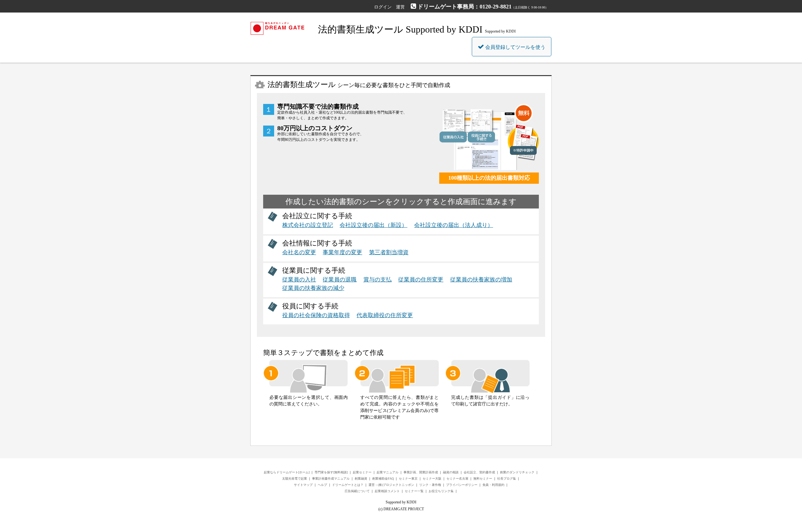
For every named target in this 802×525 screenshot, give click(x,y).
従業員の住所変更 (420, 279)
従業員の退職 (340, 279)
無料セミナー (482, 478)
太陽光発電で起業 (294, 478)
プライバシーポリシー (461, 484)
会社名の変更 (299, 252)
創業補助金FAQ (383, 478)
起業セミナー (362, 472)
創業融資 (361, 478)
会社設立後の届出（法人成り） (453, 225)
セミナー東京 (408, 478)
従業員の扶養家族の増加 (481, 279)
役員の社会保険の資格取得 (316, 315)
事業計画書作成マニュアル (331, 478)
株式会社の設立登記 (307, 225)
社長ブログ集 (506, 478)
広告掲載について (357, 491)
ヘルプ (322, 484)
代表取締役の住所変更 (385, 315)
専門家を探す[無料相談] (331, 472)
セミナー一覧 (414, 491)
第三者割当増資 (389, 252)
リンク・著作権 (430, 484)
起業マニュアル (387, 472)
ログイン (383, 7)
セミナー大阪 (432, 478)
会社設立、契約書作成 (479, 472)
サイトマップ (303, 484)
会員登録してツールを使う (514, 47)
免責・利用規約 (493, 484)
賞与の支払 (377, 279)
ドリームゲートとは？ (347, 484)
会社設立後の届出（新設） (373, 225)
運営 (400, 7)
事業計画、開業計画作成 (421, 472)
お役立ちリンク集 (441, 491)
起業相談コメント (387, 491)
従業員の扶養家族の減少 (313, 288)
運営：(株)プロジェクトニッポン (391, 484)
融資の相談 (451, 472)
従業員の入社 (299, 279)
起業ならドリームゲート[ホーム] (287, 472)
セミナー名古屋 (457, 478)
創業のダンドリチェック (517, 472)
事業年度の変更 (342, 252)
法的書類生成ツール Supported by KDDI (400, 29)
